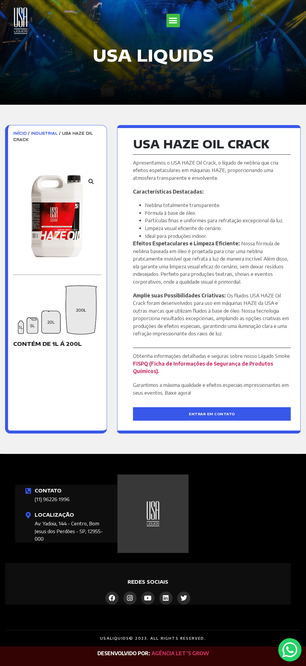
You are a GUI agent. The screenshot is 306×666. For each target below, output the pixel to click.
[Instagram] (130, 598)
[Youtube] (147, 598)
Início (20, 134)
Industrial (44, 134)
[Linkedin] (165, 598)
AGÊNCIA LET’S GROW (180, 653)
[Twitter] (183, 598)
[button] (173, 20)
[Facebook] (112, 598)
